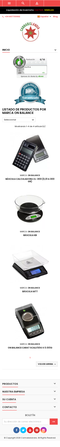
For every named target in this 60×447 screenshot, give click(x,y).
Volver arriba (47, 364)
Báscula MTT (30, 291)
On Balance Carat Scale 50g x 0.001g (30, 347)
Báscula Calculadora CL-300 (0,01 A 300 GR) (30, 180)
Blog (55, 16)
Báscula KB (30, 235)
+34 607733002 (12, 16)
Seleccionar (19, 120)
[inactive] (30, 66)
